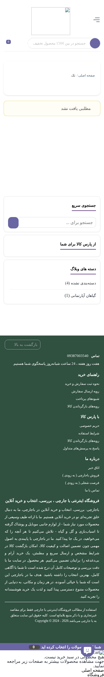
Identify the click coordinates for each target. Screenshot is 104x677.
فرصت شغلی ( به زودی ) (82, 483)
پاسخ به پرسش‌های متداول (81, 448)
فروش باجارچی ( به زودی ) (80, 475)
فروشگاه (95, 674)
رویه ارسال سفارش (85, 391)
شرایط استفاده (88, 433)
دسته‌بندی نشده (83, 283)
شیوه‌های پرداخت (87, 399)
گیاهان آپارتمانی (83, 296)
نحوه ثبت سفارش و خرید (82, 384)
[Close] (1, 646)
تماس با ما (92, 490)
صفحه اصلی (86, 75)
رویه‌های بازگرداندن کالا (83, 406)
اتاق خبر (93, 468)
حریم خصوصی (89, 426)
